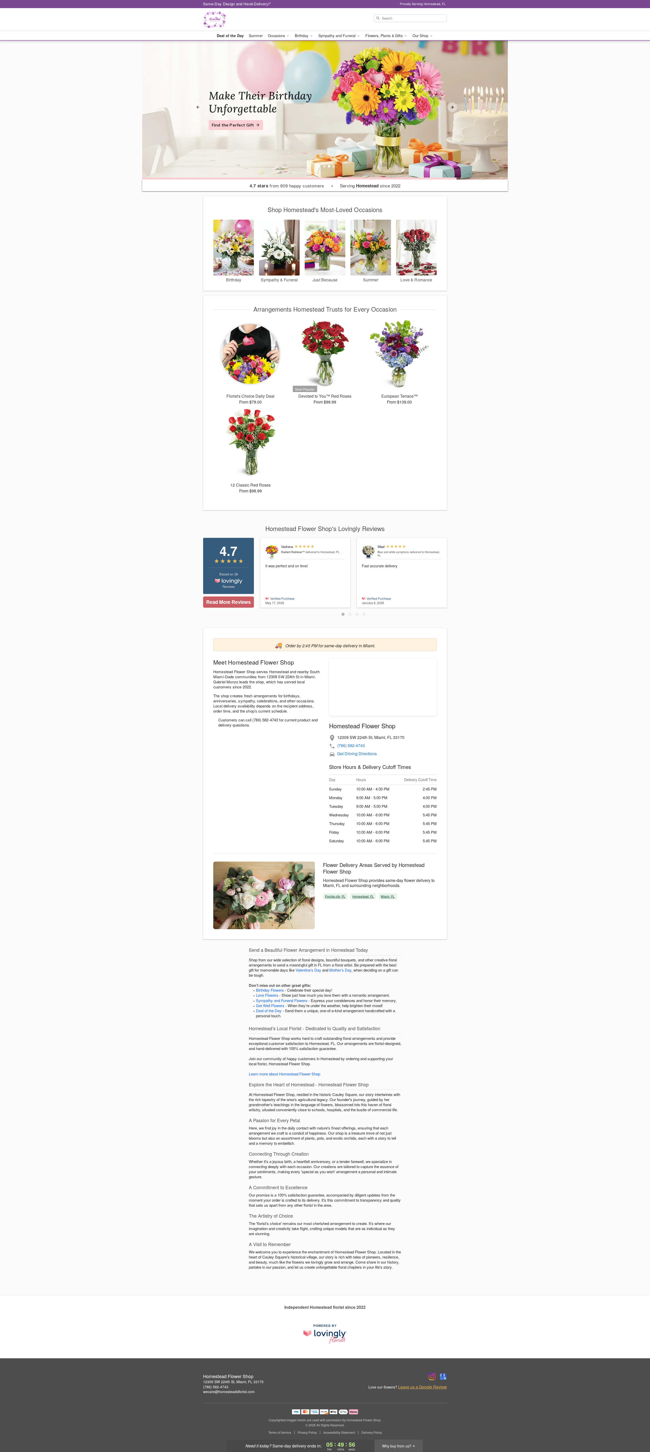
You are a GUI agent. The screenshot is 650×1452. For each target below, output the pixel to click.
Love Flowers (267, 995)
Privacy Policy (307, 1432)
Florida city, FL (335, 896)
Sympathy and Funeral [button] (337, 35)
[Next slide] (452, 107)
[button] (343, 614)
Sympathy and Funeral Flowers (281, 1000)
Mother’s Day (340, 970)
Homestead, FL (363, 896)
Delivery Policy (371, 1432)
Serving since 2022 (370, 185)
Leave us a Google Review (422, 1387)
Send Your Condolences (235, 131)
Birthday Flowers (270, 990)
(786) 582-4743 (351, 745)
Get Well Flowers (270, 1005)
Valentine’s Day (308, 970)
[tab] (324, 166)
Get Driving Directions (357, 753)
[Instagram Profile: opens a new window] (432, 1376)
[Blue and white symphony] (368, 552)
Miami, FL (388, 896)
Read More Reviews (228, 602)
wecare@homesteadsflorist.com (229, 1391)
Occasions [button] (277, 35)
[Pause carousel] (318, 166)
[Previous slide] (198, 107)
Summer (256, 35)
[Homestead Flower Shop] (239, 19)
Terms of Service (279, 1432)
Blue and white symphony (393, 552)
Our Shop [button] (421, 35)
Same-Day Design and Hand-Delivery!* (237, 3)
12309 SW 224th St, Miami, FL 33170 (233, 1381)
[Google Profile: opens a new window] (443, 1376)
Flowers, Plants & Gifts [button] (384, 35)
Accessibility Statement (339, 1432)
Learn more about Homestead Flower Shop (284, 1073)
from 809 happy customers (287, 185)
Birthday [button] (302, 35)
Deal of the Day (230, 35)
